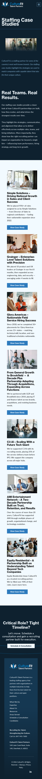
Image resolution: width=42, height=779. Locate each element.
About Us (13, 708)
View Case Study (17, 227)
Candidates (14, 721)
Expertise (13, 705)
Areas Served (15, 714)
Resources (13, 711)
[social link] (30, 772)
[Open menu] (39, 4)
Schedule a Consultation (21, 646)
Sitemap (22, 765)
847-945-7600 (21, 736)
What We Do (15, 702)
